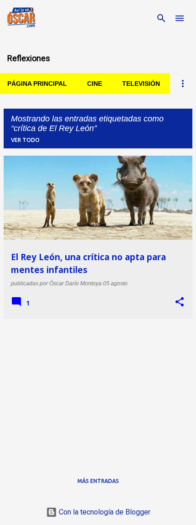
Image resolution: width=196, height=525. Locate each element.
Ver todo (25, 140)
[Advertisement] (98, 390)
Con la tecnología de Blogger (103, 512)
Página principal (37, 83)
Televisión (141, 83)
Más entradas (98, 481)
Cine (94, 83)
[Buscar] (161, 18)
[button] (179, 302)
